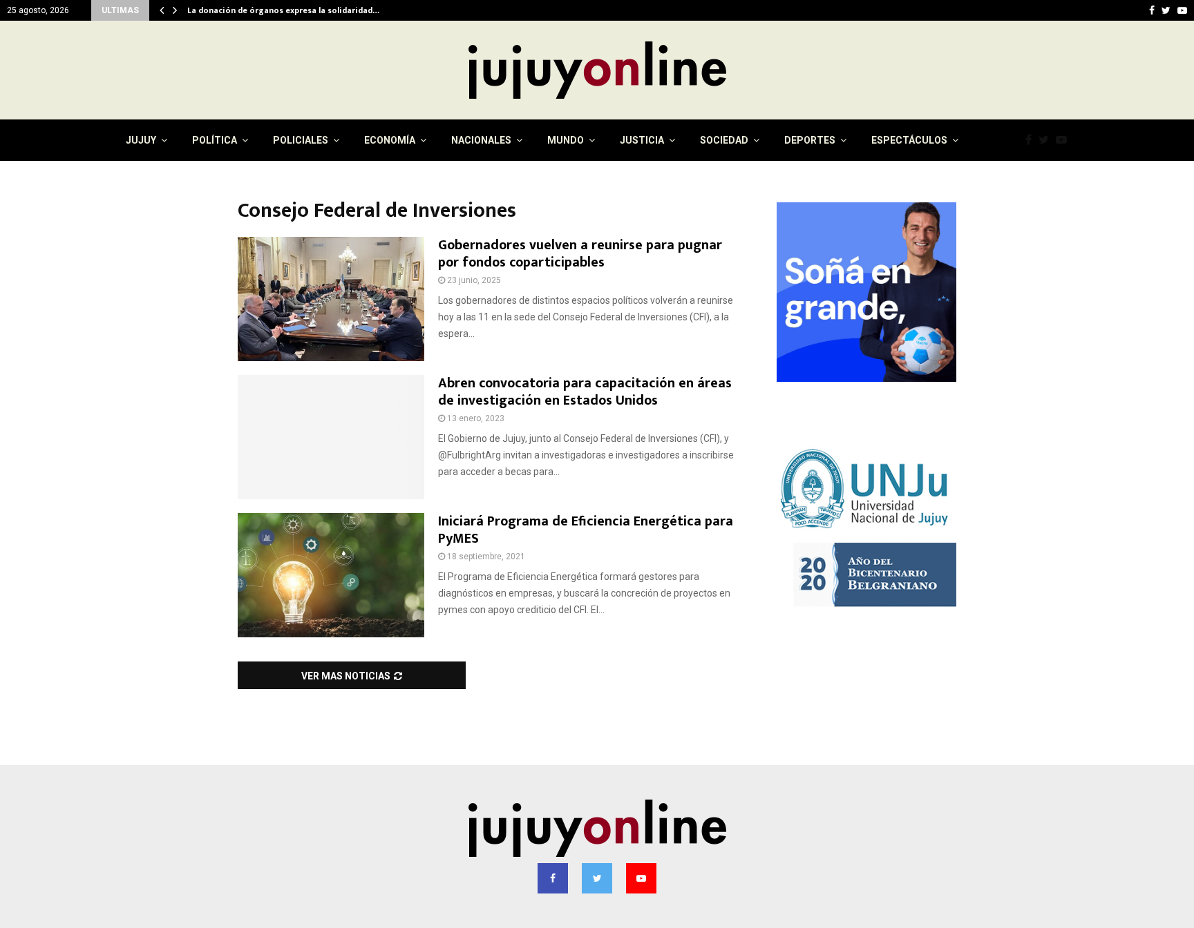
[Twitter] (1047, 140)
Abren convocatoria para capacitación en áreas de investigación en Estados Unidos (585, 391)
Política (214, 140)
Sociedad (724, 140)
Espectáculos (909, 140)
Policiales (300, 140)
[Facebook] (1032, 140)
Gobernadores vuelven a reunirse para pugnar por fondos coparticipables (580, 253)
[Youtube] (1065, 140)
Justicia (642, 140)
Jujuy (141, 140)
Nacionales (481, 140)
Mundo (565, 140)
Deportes (809, 140)
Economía (389, 140)
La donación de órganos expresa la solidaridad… (287, 10)
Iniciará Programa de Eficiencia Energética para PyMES (585, 530)
